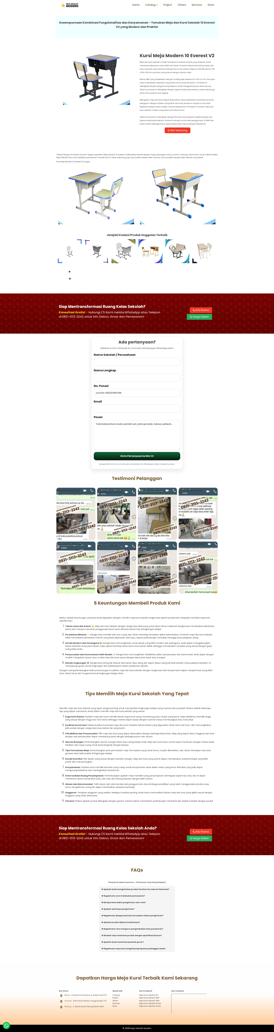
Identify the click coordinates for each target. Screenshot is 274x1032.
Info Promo (202, 310)
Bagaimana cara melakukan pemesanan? (124, 896)
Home (136, 5)
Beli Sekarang (178, 130)
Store (211, 5)
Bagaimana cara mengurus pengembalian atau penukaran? (133, 929)
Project (167, 5)
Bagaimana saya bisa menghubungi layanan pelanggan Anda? (134, 948)
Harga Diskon (200, 316)
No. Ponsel (101, 386)
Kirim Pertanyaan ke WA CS (137, 456)
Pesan (98, 417)
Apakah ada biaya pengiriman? (119, 909)
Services (197, 5)
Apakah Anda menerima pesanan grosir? (123, 942)
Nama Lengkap (105, 370)
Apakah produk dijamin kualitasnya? (121, 922)
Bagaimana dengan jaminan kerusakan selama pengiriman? (133, 915)
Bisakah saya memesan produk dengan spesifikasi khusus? (132, 935)
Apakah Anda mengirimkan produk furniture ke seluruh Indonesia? (136, 889)
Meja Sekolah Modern (140, 1028)
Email (98, 402)
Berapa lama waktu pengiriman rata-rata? (124, 902)
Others (182, 5)
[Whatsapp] (6, 1025)
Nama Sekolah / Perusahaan (115, 355)
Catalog (150, 5)
